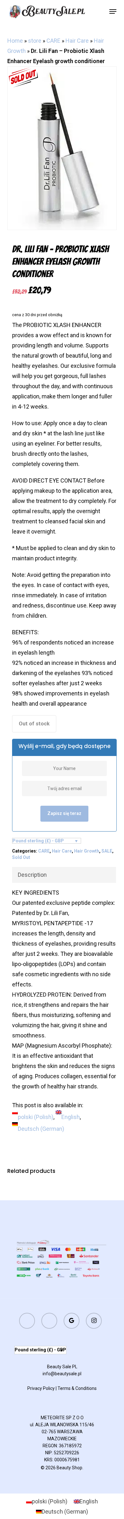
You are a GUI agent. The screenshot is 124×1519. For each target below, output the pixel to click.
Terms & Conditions (77, 1388)
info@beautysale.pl (62, 1373)
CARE (53, 40)
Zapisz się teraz (64, 813)
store (34, 40)
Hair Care (77, 40)
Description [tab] (32, 874)
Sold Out (21, 857)
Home (15, 40)
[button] (112, 11)
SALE (106, 851)
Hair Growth (86, 851)
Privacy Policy (41, 1388)
